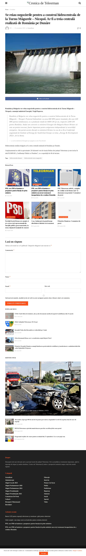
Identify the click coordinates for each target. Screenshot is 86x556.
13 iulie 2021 (11, 413)
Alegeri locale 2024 (11, 483)
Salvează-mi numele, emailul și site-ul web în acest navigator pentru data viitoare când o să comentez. (37, 298)
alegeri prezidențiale (11, 491)
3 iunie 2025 (18, 350)
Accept (43, 553)
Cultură (7, 499)
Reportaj (47, 491)
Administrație (9, 480)
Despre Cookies (77, 550)
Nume (7, 277)
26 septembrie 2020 (20, 439)
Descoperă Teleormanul (12, 502)
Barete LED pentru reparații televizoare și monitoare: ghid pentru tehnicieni (27, 516)
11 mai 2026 (61, 197)
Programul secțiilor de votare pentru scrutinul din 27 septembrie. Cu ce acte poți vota (40, 436)
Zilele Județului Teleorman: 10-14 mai (26, 322)
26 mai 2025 (18, 340)
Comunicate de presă (12, 496)
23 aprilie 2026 (35, 226)
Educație (47, 477)
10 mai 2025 (18, 324)
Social (46, 496)
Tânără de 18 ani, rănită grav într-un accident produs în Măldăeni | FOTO (28, 410)
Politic (46, 485)
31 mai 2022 (18, 332)
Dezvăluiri (8, 504)
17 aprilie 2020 (19, 424)
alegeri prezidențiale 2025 (13, 494)
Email (7, 286)
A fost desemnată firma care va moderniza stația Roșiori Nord (33, 338)
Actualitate (12, 9)
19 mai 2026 (9, 195)
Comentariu (9, 250)
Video (46, 502)
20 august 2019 (19, 431)
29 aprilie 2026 (9, 230)
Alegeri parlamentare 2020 (13, 485)
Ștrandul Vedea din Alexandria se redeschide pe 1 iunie (31, 330)
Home (6, 9)
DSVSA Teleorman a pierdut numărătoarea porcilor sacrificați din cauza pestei (38, 428)
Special (46, 499)
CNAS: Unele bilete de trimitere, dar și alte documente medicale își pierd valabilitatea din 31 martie (44, 314)
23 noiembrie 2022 (20, 28)
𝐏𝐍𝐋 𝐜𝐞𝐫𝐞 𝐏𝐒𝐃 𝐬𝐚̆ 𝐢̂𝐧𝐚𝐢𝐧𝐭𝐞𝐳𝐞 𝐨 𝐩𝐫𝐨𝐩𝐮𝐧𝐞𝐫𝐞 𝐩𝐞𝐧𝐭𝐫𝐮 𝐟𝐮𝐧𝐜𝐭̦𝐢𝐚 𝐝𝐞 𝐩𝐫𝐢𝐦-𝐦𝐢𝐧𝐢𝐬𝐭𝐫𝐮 (16, 191)
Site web (47, 286)
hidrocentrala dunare (16, 158)
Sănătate (47, 494)
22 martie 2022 (19, 316)
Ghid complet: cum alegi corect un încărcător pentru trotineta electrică (26, 520)
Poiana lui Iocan (49, 483)
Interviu (46, 480)
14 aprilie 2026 (62, 226)
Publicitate (47, 488)
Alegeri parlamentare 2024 (13, 488)
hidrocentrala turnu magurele (33, 158)
